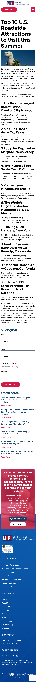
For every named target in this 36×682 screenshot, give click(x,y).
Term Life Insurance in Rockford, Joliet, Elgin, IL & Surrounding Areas (17, 452)
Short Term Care (8, 587)
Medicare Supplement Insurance (15, 569)
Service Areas (7, 621)
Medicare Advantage (10, 565)
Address (4, 357)
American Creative (18, 678)
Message (5, 371)
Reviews (5, 610)
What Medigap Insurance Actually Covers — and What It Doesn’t (15, 423)
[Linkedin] (17, 655)
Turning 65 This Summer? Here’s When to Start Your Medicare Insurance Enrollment (17, 412)
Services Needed (8, 364)
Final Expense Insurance (11, 580)
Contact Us (6, 614)
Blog (4, 618)
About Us (6, 603)
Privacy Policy (7, 625)
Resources (6, 607)
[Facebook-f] (14, 655)
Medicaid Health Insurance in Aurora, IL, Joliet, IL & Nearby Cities (17, 443)
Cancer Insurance (9, 576)
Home (4, 599)
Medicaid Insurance (10, 572)
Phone (4, 342)
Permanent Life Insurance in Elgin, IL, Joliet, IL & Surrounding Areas (16, 433)
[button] (33, 9)
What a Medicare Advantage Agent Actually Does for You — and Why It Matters (15, 400)
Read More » (6, 405)
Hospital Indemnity (9, 583)
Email (3, 349)
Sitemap (5, 628)
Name (3, 335)
